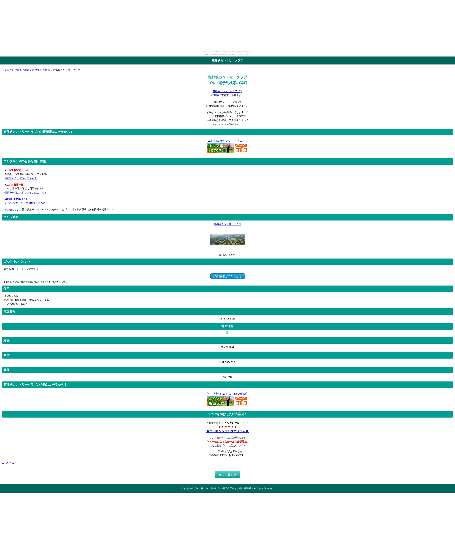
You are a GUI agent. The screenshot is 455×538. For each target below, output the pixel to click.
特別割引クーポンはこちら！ (20, 178)
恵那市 (46, 70)
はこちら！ (19, 199)
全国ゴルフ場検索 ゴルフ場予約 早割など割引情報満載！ (226, 488)
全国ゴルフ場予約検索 (16, 70)
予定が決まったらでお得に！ (27, 202)
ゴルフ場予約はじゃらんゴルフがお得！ (227, 393)
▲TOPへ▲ (8, 462)
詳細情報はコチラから (227, 276)
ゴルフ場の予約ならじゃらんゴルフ (228, 140)
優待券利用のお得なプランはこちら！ (25, 192)
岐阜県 (36, 70)
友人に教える (227, 474)
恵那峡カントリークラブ (226, 91)
